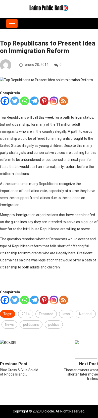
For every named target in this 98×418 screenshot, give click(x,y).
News (9, 324)
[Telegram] (34, 101)
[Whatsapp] (24, 101)
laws (66, 314)
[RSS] (63, 101)
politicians (31, 324)
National (85, 314)
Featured (46, 314)
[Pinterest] (44, 101)
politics (53, 324)
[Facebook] (5, 101)
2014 (26, 314)
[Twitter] (14, 101)
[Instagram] (54, 101)
